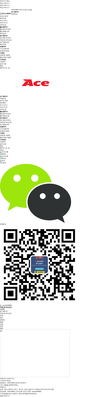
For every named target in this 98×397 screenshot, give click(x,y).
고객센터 (3, 59)
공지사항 (3, 64)
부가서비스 (4, 20)
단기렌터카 (15, 12)
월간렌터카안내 (5, 29)
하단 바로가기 (5, 7)
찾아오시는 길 (5, 68)
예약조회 (3, 18)
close (2, 150)
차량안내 (14, 14)
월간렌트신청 (4, 31)
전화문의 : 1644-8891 (7, 383)
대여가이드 (4, 23)
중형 (1, 322)
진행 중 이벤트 (5, 55)
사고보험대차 (4, 49)
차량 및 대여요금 (5, 40)
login (1, 396)
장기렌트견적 (4, 42)
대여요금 (3, 25)
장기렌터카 (4, 36)
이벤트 (2, 53)
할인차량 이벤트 (5, 57)
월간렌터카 (4, 27)
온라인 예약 (4, 16)
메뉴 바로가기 (5, 3)
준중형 (2, 320)
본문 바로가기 (5, 5)
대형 (1, 324)
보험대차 (3, 46)
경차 (1, 318)
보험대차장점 (4, 51)
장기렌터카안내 (5, 38)
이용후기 (3, 62)
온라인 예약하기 (20, 383)
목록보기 (3, 387)
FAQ (1, 66)
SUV (1, 326)
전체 (1, 315)
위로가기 (7, 396)
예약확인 (3, 103)
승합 (1, 328)
